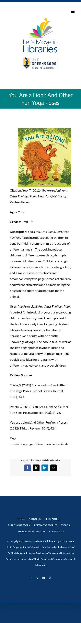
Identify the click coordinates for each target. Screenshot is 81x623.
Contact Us (56, 531)
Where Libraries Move (31, 531)
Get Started (51, 518)
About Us (34, 518)
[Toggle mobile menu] (73, 11)
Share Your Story (19, 525)
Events (65, 525)
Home (21, 518)
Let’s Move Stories (45, 525)
